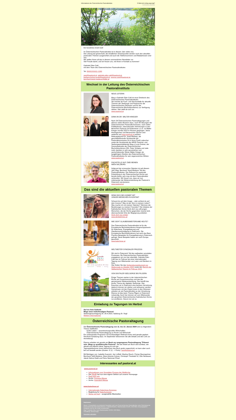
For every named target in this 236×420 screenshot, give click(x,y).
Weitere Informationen (92, 316)
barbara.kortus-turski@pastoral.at (97, 77)
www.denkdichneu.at (119, 217)
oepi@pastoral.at (90, 75)
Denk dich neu (94, 376)
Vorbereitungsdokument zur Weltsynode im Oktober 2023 (129, 266)
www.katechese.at (118, 241)
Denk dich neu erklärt (119, 215)
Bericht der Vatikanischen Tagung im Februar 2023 (131, 268)
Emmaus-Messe (100, 378)
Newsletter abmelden (90, 414)
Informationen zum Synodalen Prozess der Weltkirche (109, 372)
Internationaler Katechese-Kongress (102, 390)
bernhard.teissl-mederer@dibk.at (96, 79)
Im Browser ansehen (148, 4)
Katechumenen (106, 392)
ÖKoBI (94, 374)
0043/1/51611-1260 (94, 71)
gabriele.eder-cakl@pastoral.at (110, 75)
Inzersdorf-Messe (101, 380)
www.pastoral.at (117, 111)
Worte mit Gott (94, 394)
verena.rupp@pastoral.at (120, 77)
